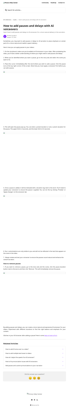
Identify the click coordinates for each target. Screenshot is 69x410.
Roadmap (53, 2)
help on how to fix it (50, 335)
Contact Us (61, 2)
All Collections (7, 20)
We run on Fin (35, 405)
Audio (15, 20)
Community (45, 2)
